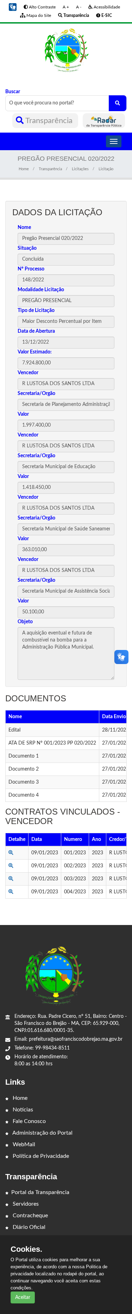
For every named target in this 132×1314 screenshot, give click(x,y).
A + (66, 7)
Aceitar (22, 1297)
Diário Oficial (28, 1227)
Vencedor (28, 372)
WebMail (23, 1144)
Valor (23, 414)
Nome (24, 227)
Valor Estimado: (35, 352)
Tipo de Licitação (36, 310)
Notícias (22, 1109)
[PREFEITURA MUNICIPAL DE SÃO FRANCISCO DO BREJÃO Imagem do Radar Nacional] (104, 120)
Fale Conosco (28, 1121)
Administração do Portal (42, 1133)
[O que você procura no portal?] (117, 103)
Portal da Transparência (40, 1192)
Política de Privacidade (40, 1156)
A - (78, 7)
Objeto (25, 621)
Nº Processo (31, 269)
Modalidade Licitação (41, 289)
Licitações (80, 169)
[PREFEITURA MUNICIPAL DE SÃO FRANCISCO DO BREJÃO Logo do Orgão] (66, 50)
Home (24, 169)
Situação (27, 248)
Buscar (12, 91)
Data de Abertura (36, 331)
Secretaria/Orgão (36, 393)
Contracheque (29, 1215)
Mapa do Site (38, 15)
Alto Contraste (42, 7)
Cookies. (26, 1249)
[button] (13, 7)
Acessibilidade (106, 7)
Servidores (25, 1204)
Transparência (49, 121)
